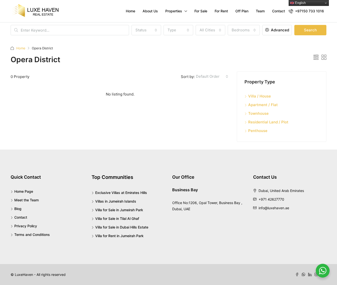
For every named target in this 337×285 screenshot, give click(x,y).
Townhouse (258, 113)
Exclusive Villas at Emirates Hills (121, 192)
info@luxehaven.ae (274, 208)
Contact (278, 11)
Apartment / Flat (263, 104)
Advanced (279, 30)
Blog (17, 209)
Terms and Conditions (32, 234)
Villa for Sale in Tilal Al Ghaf (117, 218)
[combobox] (146, 30)
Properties (173, 11)
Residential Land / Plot (268, 122)
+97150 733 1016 (309, 11)
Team (260, 11)
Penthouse (257, 130)
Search (310, 30)
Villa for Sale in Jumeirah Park (119, 210)
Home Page (23, 191)
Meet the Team (26, 200)
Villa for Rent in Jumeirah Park (119, 236)
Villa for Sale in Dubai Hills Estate (121, 227)
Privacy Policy (25, 226)
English (300, 3)
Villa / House (259, 96)
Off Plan (241, 11)
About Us (150, 11)
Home (130, 11)
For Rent (221, 11)
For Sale (200, 11)
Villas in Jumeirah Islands (115, 201)
